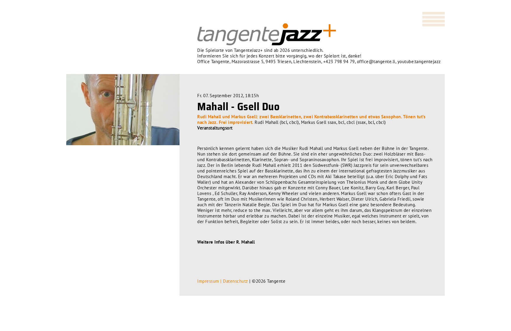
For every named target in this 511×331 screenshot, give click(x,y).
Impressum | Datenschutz (222, 281)
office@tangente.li (376, 61)
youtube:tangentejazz (419, 61)
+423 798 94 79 (339, 61)
